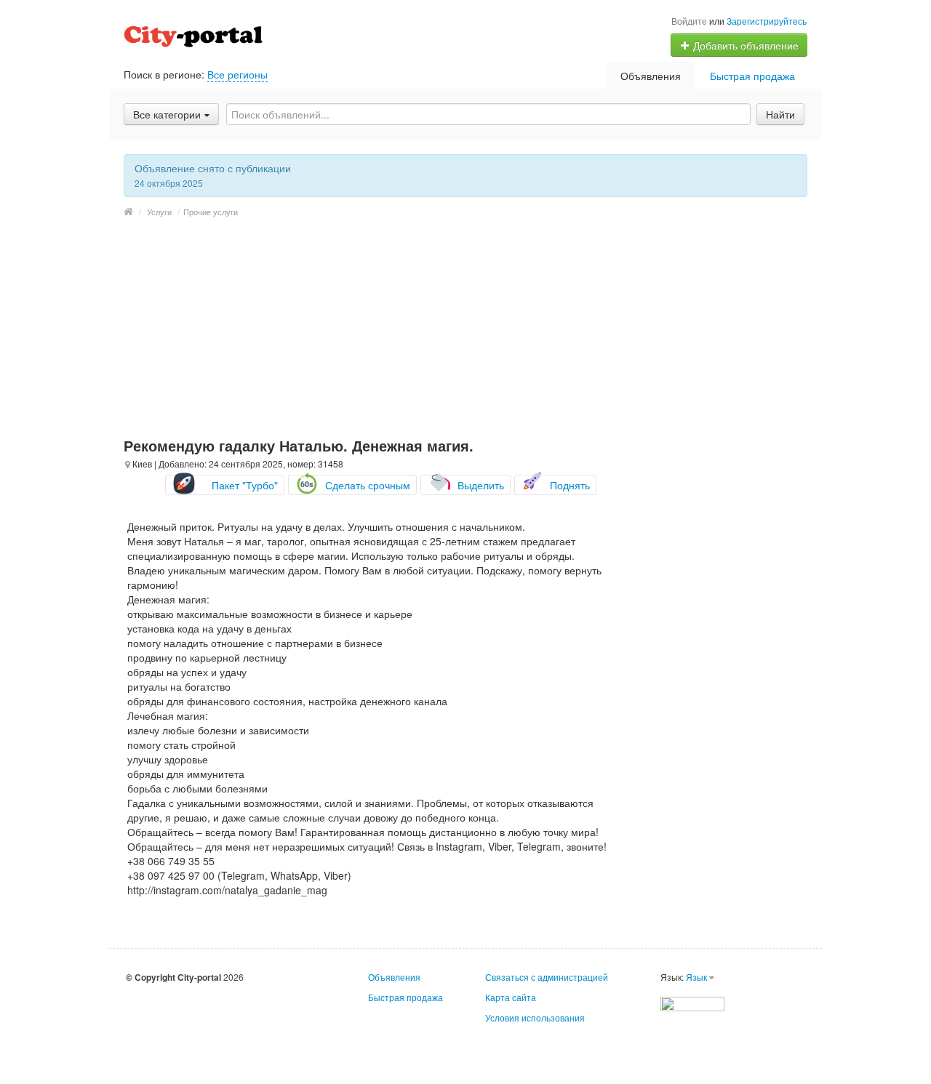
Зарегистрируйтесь (767, 21)
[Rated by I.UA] (692, 1002)
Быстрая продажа (752, 75)
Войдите (689, 21)
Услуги (159, 211)
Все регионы (237, 74)
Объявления (650, 75)
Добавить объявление (744, 45)
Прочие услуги (210, 211)
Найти (780, 114)
